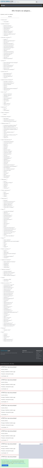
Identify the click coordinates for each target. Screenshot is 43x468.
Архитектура (6, 280)
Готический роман (7, 290)
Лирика (5, 194)
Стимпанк (5, 313)
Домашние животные (7, 93)
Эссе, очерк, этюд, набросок (9, 235)
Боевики (5, 39)
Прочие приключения (8, 205)
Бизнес (5, 181)
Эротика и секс (6, 104)
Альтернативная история (8, 284)
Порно (5, 130)
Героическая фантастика (8, 287)
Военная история (7, 149)
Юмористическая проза (8, 339)
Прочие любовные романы (8, 132)
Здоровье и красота (7, 95)
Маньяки (5, 50)
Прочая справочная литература (9, 261)
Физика (5, 171)
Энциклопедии (6, 267)
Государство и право (7, 152)
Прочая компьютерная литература (10, 121)
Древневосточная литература (9, 272)
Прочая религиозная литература (9, 253)
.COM (7, 1)
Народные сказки (7, 329)
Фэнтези (5, 321)
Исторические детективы (8, 44)
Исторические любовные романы (10, 125)
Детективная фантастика (8, 291)
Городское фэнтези (7, 289)
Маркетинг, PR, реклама (8, 31)
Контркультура (6, 218)
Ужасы (5, 316)
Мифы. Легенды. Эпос (8, 274)
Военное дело (4, 19)
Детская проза (6, 63)
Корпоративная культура (8, 27)
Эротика (5, 137)
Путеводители (6, 263)
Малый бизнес (6, 29)
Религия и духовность (5, 248)
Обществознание (7, 160)
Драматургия (3, 107)
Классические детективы (8, 46)
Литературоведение (7, 158)
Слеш (5, 133)
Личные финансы (7, 28)
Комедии (5, 335)
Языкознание (6, 177)
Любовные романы (4, 123)
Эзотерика (5, 257)
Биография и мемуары (8, 182)
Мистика (5, 305)
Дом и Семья (3, 92)
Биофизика (6, 145)
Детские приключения (8, 66)
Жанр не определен (5, 112)
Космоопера (6, 299)
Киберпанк (6, 297)
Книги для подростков (8, 76)
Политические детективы (8, 51)
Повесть (5, 222)
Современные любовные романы (10, 134)
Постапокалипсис (7, 309)
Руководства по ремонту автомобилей (39, 357)
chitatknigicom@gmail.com (28, 352)
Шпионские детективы (8, 58)
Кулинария (6, 96)
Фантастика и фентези (5, 283)
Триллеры (5, 57)
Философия (6, 173)
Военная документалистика (9, 83)
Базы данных (6, 118)
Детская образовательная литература (10, 62)
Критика (5, 85)
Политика (5, 163)
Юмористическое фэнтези (8, 325)
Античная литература (7, 271)
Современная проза (7, 233)
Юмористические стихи (8, 340)
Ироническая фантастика (8, 293)
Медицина (5, 159)
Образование (3, 179)
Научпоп (5, 87)
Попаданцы (6, 308)
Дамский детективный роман (9, 40)
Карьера (5, 186)
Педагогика (6, 162)
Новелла (5, 220)
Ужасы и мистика (7, 317)
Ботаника (5, 148)
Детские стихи (6, 68)
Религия (5, 254)
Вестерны (5, 200)
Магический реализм (7, 219)
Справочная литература (5, 259)
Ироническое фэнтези (8, 294)
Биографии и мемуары (8, 81)
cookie (10, 460)
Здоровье (5, 184)
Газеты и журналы (7, 239)
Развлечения (6, 99)
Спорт (5, 102)
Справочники (6, 265)
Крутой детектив (7, 48)
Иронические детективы (8, 43)
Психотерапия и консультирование (10, 166)
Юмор (2, 332)
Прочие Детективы (7, 54)
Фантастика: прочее (7, 320)
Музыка (5, 244)
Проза (2, 209)
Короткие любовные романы (9, 126)
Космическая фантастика (8, 298)
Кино (4, 242)
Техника (2, 277)
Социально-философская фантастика (10, 312)
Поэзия (5, 196)
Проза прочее (6, 223)
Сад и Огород (6, 100)
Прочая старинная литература (9, 275)
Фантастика (6, 319)
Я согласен (5, 465)
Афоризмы (6, 212)
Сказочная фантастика (8, 310)
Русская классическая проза (9, 227)
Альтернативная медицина (8, 141)
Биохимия (5, 147)
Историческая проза (7, 215)
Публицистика (6, 89)
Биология (5, 144)
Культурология (6, 156)
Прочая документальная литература (10, 88)
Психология (6, 188)
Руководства (6, 264)
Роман (5, 226)
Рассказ (5, 224)
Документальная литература (6, 79)
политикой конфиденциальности (19, 463)
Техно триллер (6, 55)
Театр (5, 245)
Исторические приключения (9, 201)
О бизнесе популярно (8, 32)
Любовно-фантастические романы (10, 128)
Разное (5, 114)
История (5, 185)
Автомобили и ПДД (7, 279)
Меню (3, 5)
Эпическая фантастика (8, 323)
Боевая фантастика (7, 286)
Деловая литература (5, 23)
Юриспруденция (7, 175)
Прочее (2, 238)
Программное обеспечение (9, 119)
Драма (5, 108)
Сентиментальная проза (8, 230)
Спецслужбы (6, 21)
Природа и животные (7, 204)
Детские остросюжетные (8, 65)
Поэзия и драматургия (5, 190)
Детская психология (7, 153)
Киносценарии (6, 110)
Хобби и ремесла (7, 103)
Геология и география (8, 151)
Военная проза (6, 213)
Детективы (6, 42)
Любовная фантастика (8, 302)
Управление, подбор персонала (9, 33)
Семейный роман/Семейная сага (10, 229)
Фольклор (3, 328)
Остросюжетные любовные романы (10, 129)
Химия (5, 174)
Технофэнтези (6, 314)
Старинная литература (5, 269)
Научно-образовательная (6, 139)
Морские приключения (8, 203)
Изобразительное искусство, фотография (11, 241)
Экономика (6, 35)
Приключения (3, 198)
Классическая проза (7, 216)
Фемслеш (5, 136)
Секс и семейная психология (9, 168)
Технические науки (7, 170)
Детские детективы (7, 74)
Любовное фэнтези (7, 304)
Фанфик (5, 246)
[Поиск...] (37, 2)
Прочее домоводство (7, 98)
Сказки (5, 77)
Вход (13, 363)
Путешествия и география (8, 207)
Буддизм (5, 250)
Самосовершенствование (8, 256)
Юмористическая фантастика (9, 324)
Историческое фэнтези (8, 295)
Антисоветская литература (8, 211)
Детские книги (4, 71)
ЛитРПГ (5, 301)
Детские (2, 60)
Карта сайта (38, 352)
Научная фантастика (7, 306)
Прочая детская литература (9, 69)
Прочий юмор (6, 336)
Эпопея (5, 234)
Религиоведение (7, 167)
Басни (5, 192)
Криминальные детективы (8, 47)
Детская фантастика (7, 73)
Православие (6, 252)
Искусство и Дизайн (7, 84)
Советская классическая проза (9, 231)
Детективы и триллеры (5, 37)
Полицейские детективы (8, 53)
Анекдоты (5, 334)
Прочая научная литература (9, 164)
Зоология (5, 155)
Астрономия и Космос (8, 143)
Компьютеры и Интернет (5, 116)
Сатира (5, 338)
